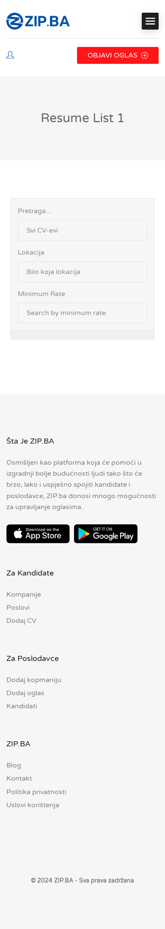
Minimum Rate (41, 294)
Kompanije (23, 594)
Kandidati (21, 706)
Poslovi (18, 607)
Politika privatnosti (36, 792)
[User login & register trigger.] (10, 55)
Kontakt (19, 778)
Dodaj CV (21, 621)
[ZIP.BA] (38, 21)
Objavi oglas (113, 55)
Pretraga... (34, 211)
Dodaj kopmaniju (33, 680)
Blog (13, 765)
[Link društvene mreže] (82, 900)
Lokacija (31, 252)
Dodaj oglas (25, 693)
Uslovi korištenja (32, 805)
